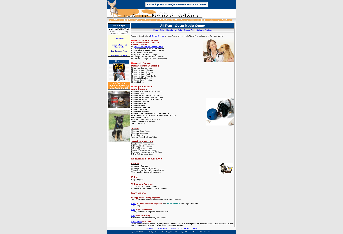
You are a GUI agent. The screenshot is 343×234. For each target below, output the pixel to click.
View (133, 210)
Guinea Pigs (189, 30)
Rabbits (169, 30)
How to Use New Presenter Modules (148, 47)
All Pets (178, 30)
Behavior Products (204, 30)
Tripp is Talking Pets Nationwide (119, 46)
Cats (162, 30)
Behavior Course (157, 36)
